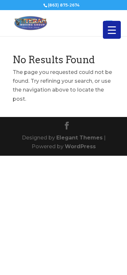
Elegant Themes (79, 138)
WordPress (80, 146)
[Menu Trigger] (112, 30)
